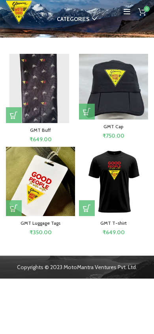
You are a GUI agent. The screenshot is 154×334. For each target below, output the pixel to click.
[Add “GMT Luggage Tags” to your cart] (14, 208)
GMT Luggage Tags (40, 223)
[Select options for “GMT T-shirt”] (87, 208)
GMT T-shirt (113, 223)
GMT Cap (113, 126)
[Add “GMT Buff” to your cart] (14, 115)
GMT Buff (40, 130)
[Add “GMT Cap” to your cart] (87, 112)
